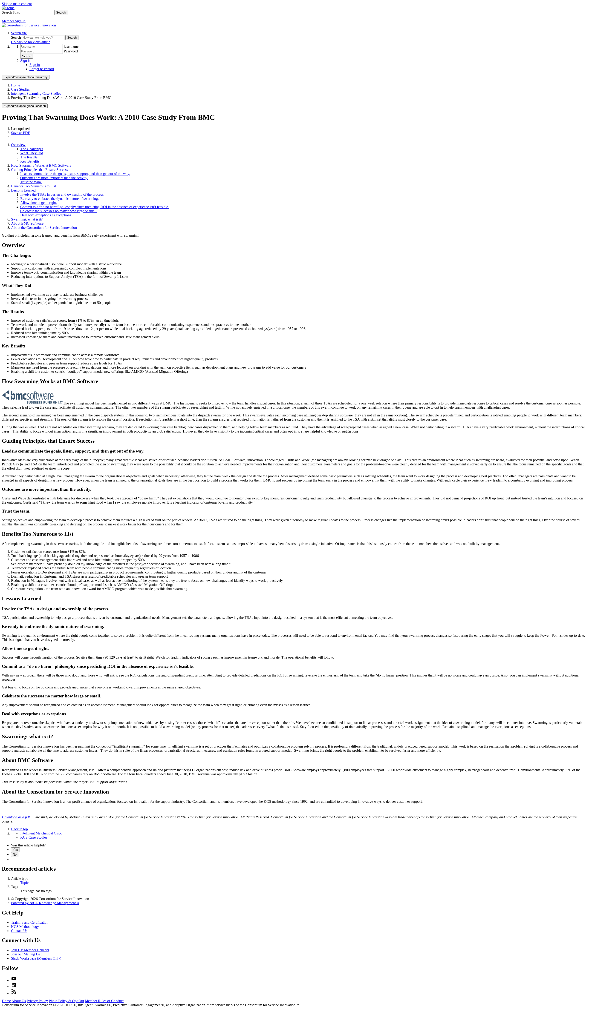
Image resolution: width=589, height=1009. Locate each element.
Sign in (26, 56)
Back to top (19, 829)
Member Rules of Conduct (104, 1001)
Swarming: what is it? (27, 219)
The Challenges (31, 149)
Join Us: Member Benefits (30, 950)
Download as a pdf (16, 817)
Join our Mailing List (26, 954)
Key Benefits (29, 161)
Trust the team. (31, 182)
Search (7, 12)
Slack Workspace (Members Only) (36, 958)
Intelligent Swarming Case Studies (36, 93)
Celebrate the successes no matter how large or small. (58, 211)
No (15, 854)
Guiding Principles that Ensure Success (39, 170)
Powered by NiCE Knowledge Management (45, 903)
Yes (15, 849)
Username (71, 46)
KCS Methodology (25, 927)
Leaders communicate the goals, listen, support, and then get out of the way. (75, 174)
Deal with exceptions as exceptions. (46, 215)
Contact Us (19, 931)
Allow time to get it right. (38, 203)
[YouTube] (14, 980)
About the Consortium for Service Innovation (44, 227)
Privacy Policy (37, 1001)
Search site (19, 33)
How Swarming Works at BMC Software (41, 165)
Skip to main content (17, 4)
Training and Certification (29, 922)
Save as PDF (20, 133)
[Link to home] (29, 25)
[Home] (8, 8)
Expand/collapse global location (25, 106)
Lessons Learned (23, 190)
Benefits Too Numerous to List (33, 186)
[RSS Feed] (14, 993)
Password (71, 51)
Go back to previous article (30, 42)
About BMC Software (27, 223)
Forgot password (41, 69)
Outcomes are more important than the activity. (54, 178)
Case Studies (20, 89)
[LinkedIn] (14, 987)
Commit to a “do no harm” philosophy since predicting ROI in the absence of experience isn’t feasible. (94, 207)
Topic (24, 883)
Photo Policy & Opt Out (66, 1001)
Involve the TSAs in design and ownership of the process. (62, 194)
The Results (29, 157)
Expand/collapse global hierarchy (26, 77)
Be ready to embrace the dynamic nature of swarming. (59, 199)
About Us (19, 1001)
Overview (18, 145)
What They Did (31, 153)
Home (15, 85)
